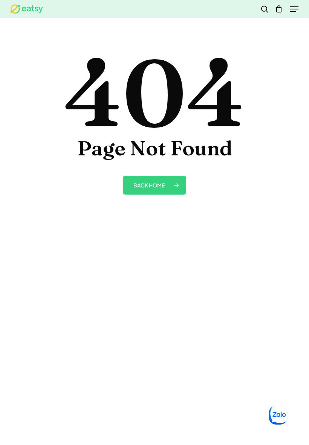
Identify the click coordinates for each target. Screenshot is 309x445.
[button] (294, 9)
